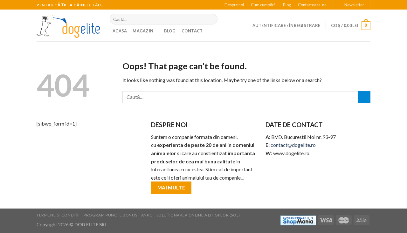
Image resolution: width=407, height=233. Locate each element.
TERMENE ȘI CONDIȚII (58, 215)
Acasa (120, 30)
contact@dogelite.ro (293, 145)
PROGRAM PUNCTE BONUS (110, 215)
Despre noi (234, 4)
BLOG (170, 30)
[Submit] (211, 19)
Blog (287, 4)
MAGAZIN (143, 30)
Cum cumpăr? (263, 4)
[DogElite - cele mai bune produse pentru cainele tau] (68, 25)
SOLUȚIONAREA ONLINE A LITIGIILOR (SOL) (198, 215)
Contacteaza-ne (312, 4)
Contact (192, 30)
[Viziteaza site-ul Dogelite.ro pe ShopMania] (298, 220)
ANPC (146, 215)
